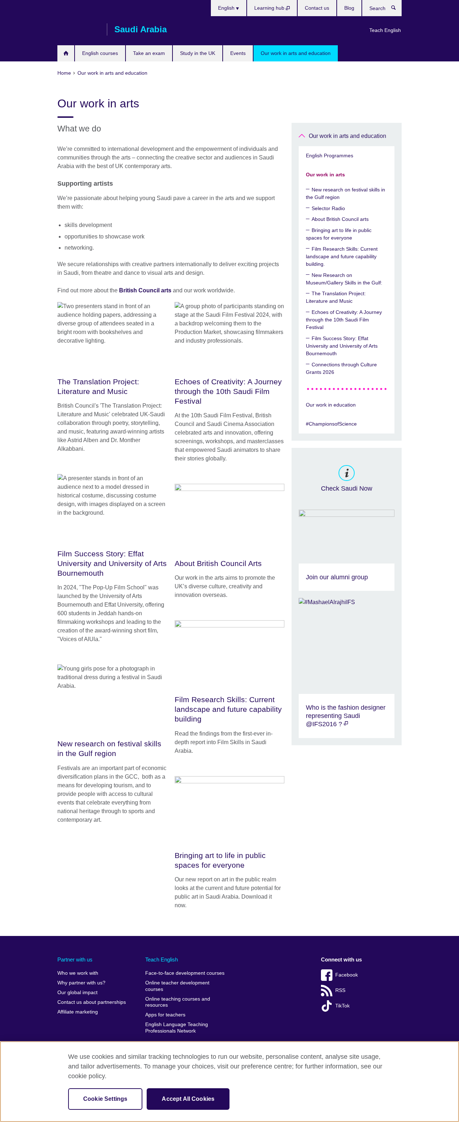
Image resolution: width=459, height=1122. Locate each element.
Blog (349, 8)
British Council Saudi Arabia (78, 29)
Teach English (385, 30)
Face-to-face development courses (184, 973)
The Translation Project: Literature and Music (336, 297)
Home (65, 53)
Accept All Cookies (188, 1099)
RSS (340, 990)
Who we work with (77, 973)
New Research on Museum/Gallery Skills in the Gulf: (344, 279)
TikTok (342, 1006)
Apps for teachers (165, 1014)
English (227, 8)
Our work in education (331, 405)
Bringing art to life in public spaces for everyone (339, 234)
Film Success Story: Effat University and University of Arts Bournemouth (342, 345)
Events (238, 53)
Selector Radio (328, 208)
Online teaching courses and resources (177, 1002)
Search (397, 9)
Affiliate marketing (77, 1012)
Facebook (346, 975)
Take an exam (149, 53)
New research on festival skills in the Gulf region (345, 193)
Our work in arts (325, 174)
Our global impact (77, 992)
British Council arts (145, 290)
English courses (100, 53)
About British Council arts (340, 219)
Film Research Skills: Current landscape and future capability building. (342, 256)
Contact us (317, 8)
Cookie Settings (105, 1099)
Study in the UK (197, 53)
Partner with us (75, 959)
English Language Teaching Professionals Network (176, 1028)
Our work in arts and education (296, 53)
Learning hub (270, 8)
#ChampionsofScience (331, 424)
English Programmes (329, 155)
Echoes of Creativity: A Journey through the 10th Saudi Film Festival (344, 319)
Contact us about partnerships (91, 1002)
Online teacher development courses (177, 986)
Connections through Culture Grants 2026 (341, 368)
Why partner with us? (81, 983)
